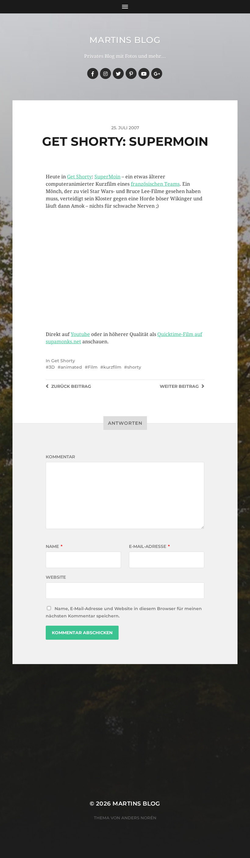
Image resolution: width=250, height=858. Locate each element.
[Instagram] (105, 73)
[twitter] (118, 73)
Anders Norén (138, 817)
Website (56, 577)
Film (93, 367)
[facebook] (92, 73)
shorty (134, 367)
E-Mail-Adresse (149, 546)
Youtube (80, 334)
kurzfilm (112, 367)
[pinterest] (131, 73)
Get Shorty (79, 177)
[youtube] (143, 73)
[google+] (156, 73)
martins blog (124, 40)
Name (54, 546)
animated (71, 367)
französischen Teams (155, 184)
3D (52, 367)
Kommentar (60, 456)
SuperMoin (107, 177)
